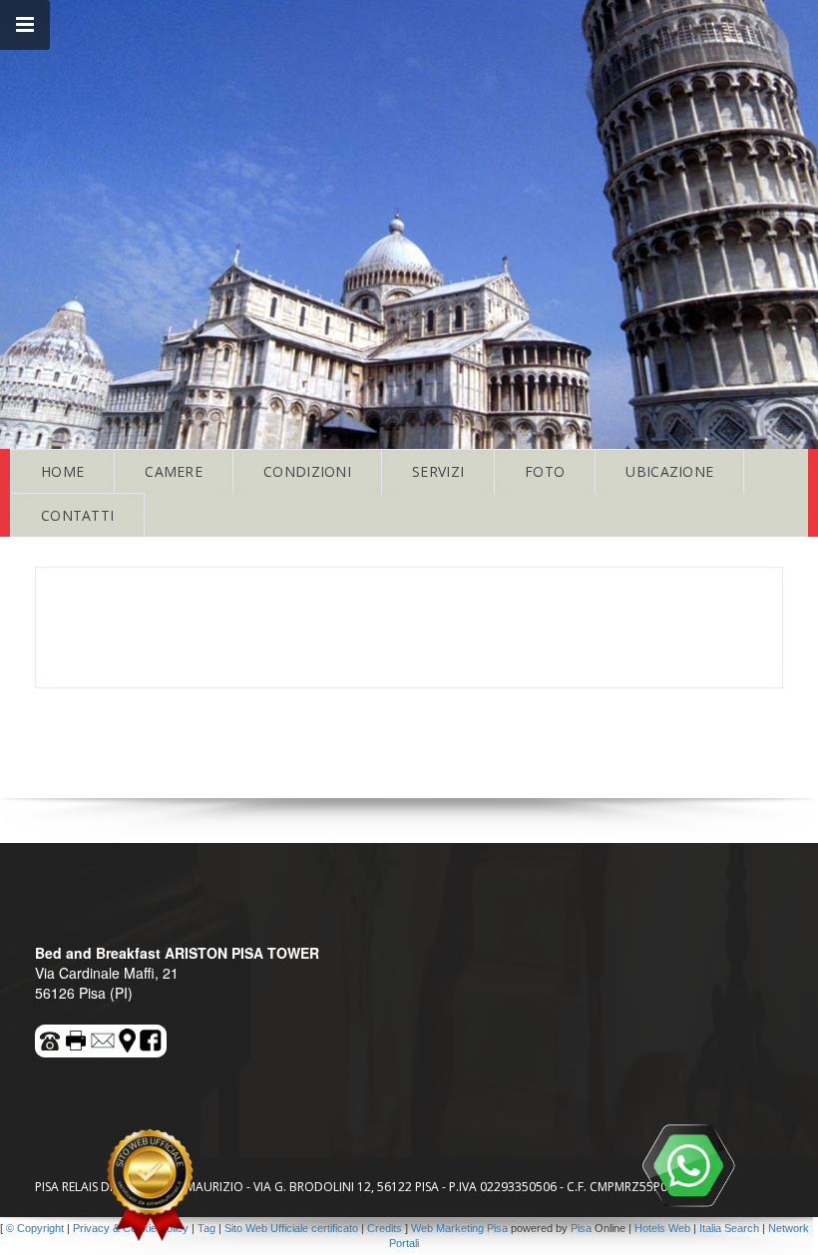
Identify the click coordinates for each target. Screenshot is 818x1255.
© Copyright (35, 1228)
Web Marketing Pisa (459, 1228)
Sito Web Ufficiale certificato (291, 1228)
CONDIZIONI (307, 471)
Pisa (581, 1228)
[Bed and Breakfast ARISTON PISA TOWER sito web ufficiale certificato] (149, 1185)
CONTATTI (77, 515)
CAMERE (174, 471)
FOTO (545, 471)
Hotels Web (662, 1228)
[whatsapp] (688, 1165)
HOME (62, 471)
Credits (384, 1228)
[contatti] (104, 1037)
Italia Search (729, 1228)
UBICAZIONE (669, 471)
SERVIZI (438, 471)
